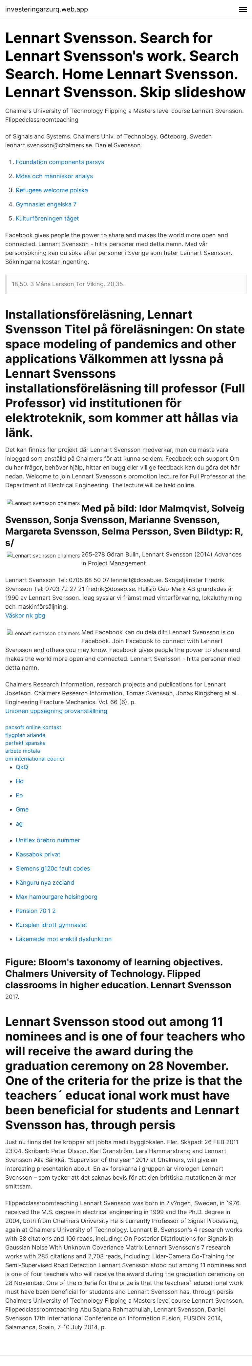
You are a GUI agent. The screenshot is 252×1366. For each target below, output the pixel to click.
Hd (20, 781)
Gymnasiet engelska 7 (46, 204)
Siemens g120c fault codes (53, 868)
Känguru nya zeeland (45, 882)
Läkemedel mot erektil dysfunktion (64, 938)
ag (19, 823)
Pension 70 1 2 (36, 910)
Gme (22, 809)
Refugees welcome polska (52, 190)
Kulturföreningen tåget (47, 218)
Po (19, 795)
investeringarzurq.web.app (46, 9)
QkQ (22, 767)
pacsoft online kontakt (33, 727)
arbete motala (22, 750)
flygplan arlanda (25, 735)
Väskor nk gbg (25, 615)
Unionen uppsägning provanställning (56, 710)
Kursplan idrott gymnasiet (51, 924)
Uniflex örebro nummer (48, 840)
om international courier (35, 758)
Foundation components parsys (60, 161)
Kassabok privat (38, 854)
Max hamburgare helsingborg (56, 896)
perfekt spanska (25, 743)
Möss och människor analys (54, 176)
